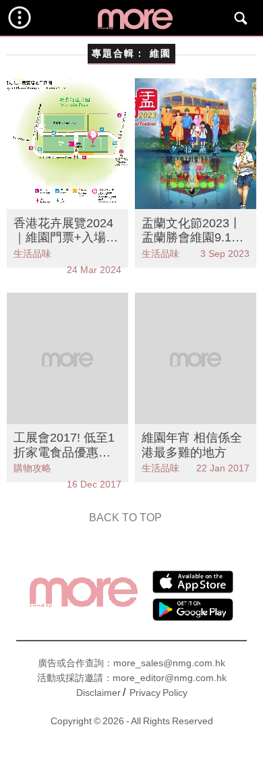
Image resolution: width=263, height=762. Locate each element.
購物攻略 (32, 468)
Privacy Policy (158, 692)
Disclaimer (98, 692)
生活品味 (32, 253)
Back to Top (125, 517)
